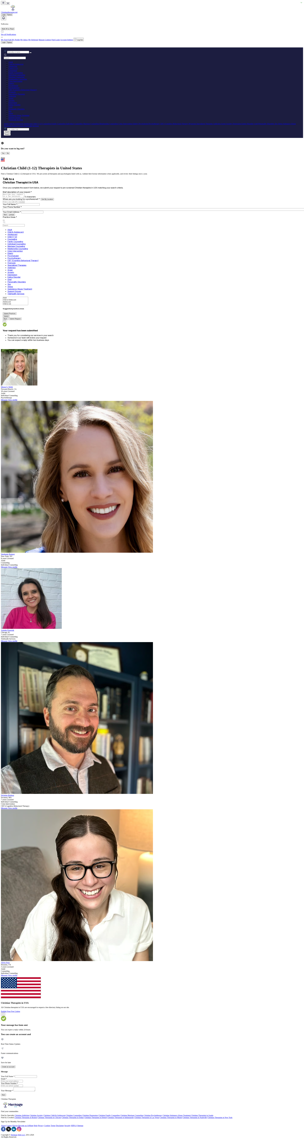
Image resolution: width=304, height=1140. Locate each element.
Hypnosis (12, 92)
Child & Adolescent (16, 64)
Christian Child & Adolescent (54, 1115)
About (3, 1126)
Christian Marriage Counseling (131, 1115)
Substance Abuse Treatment (19, 115)
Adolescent (13, 66)
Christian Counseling (74, 1115)
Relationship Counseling (18, 79)
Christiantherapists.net (9, 12)
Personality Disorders (17, 109)
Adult (11, 62)
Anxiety (12, 100)
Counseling (13, 71)
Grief (10, 107)
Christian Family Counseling (109, 1115)
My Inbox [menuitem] (24, 40)
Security (67, 1126)
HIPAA (74, 1126)
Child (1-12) (13, 68)
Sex (10, 111)
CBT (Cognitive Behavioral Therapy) (23, 90)
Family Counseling (16, 73)
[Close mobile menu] (8, 3)
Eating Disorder (14, 105)
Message (4, 400)
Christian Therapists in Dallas (73, 1118)
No (8, 153)
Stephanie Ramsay (8, 554)
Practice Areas (10, 217)
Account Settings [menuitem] (66, 40)
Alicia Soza (5, 963)
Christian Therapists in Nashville (194, 1118)
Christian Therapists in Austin (202, 1115)
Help (35, 1126)
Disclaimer (60, 1126)
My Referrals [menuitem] (33, 40)
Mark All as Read (8, 29)
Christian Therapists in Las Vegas (146, 1118)
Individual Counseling (17, 75)
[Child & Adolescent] (15, 300)
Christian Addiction (22, 1115)
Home (3, 158)
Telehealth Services (16, 120)
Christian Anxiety (36, 1115)
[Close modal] (3, 1014)
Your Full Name (10, 204)
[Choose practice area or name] (30, 52)
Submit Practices (10, 313)
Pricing (15, 1126)
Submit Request (15, 319)
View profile (12, 400)
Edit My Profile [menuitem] (14, 40)
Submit (6, 316)
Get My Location (47, 199)
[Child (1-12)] (15, 304)
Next (5, 215)
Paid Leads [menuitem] (56, 40)
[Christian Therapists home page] (13, 10)
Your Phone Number (12, 207)
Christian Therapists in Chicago (49, 1118)
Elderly (11, 83)
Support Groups (15, 118)
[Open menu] (3, 3)
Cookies (47, 1126)
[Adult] (15, 298)
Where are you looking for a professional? (21, 199)
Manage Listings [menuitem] (45, 40)
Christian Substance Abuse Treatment (177, 1115)
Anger (11, 98)
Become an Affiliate (25, 1126)
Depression (13, 103)
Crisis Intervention (15, 81)
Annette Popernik (7, 630)
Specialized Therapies (17, 94)
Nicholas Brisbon (7, 795)
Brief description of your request (17, 192)
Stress (11, 113)
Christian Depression (90, 1115)
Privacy (41, 1126)
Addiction (12, 96)
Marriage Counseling (16, 77)
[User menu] (2, 37)
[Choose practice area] (4, 220)
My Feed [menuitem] (4, 40)
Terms (53, 1126)
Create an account (8, 1067)
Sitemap (80, 1126)
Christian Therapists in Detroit (95, 1118)
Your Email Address (12, 212)
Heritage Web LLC (18, 1135)
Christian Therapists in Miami (171, 1118)
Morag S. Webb (7, 387)
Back (5, 319)
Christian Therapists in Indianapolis (120, 1118)
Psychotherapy (14, 88)
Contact (9, 1126)
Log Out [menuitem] (80, 40)
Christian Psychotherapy (153, 1115)
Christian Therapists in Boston (25, 1118)
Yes (3, 153)
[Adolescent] (15, 302)
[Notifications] (3, 18)
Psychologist (13, 86)
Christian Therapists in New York (219, 1118)
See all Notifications (8, 34)
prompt (11, 215)
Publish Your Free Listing (10, 1011)
